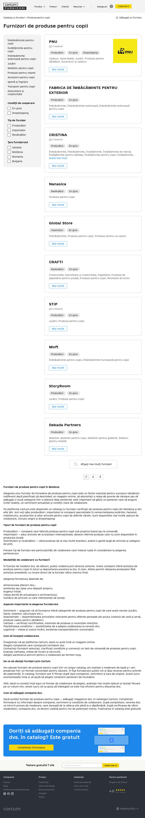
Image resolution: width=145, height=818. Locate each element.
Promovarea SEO (46, 789)
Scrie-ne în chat (81, 786)
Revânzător (19, 134)
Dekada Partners (65, 425)
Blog (5, 786)
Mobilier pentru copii (21, 68)
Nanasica (57, 184)
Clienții (65, 6)
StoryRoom (60, 386)
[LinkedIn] (12, 793)
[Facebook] (8, 793)
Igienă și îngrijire (18, 81)
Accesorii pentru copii (21, 77)
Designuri (102, 6)
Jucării (12, 63)
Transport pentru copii (21, 86)
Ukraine (17, 147)
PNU (53, 41)
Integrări (43, 793)
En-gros (17, 108)
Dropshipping (20, 113)
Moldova (17, 152)
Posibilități (44, 782)
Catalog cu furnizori (14, 17)
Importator (18, 130)
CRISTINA (58, 135)
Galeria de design (47, 786)
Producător (19, 125)
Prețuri (53, 6)
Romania (17, 156)
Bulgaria (17, 161)
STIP (53, 304)
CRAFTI (56, 262)
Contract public (81, 789)
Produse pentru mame (21, 72)
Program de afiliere (118, 782)
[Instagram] (5, 793)
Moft (53, 347)
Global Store (60, 223)
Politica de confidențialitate (16, 789)
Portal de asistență (82, 782)
